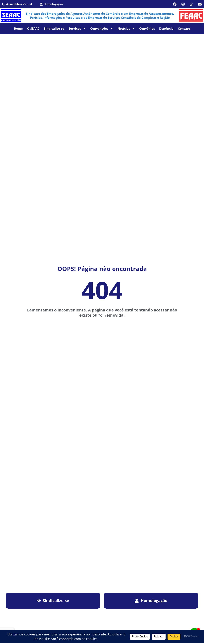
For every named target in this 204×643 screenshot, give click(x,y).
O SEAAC (33, 28)
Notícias (124, 28)
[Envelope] (199, 4)
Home (18, 28)
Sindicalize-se (54, 28)
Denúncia (166, 28)
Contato (184, 28)
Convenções (99, 28)
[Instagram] (183, 4)
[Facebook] (174, 4)
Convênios (147, 28)
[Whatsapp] (191, 4)
